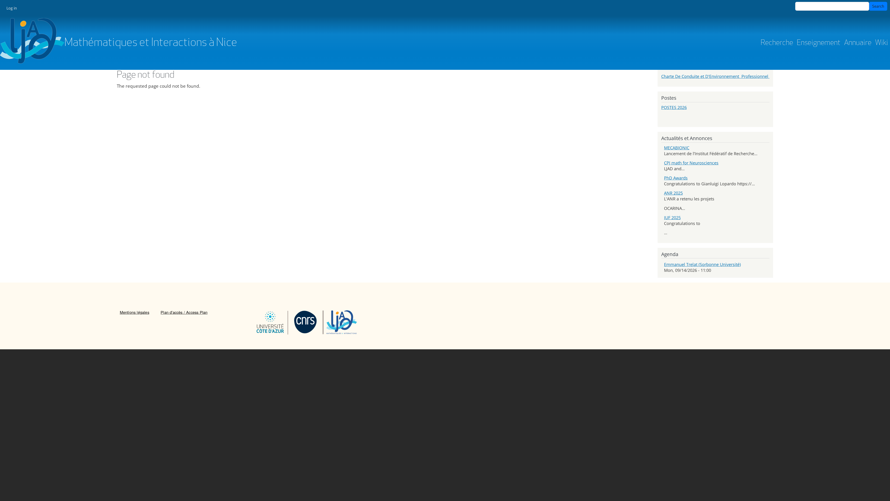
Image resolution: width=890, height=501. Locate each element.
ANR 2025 (673, 193)
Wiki (881, 43)
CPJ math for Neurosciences (691, 163)
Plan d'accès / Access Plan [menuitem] (184, 312)
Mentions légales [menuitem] (134, 312)
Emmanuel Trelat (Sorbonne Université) (702, 264)
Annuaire (857, 43)
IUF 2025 (672, 217)
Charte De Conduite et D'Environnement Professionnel (715, 76)
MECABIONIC (676, 148)
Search (878, 6)
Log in (11, 8)
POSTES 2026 (674, 107)
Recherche (777, 43)
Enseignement (818, 43)
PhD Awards (676, 178)
